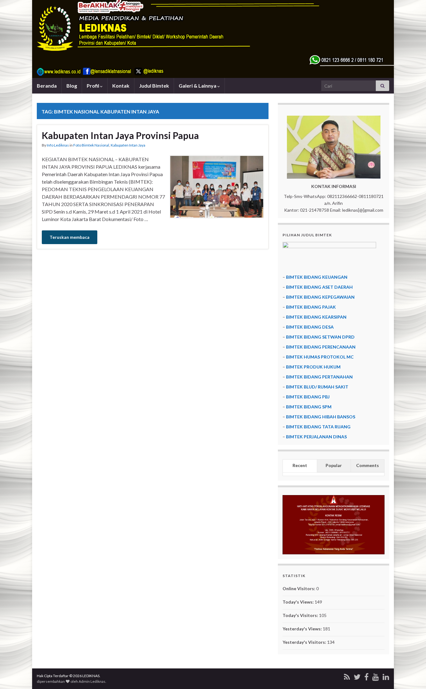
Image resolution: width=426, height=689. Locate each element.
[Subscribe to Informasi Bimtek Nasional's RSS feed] (347, 675)
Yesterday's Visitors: (305, 642)
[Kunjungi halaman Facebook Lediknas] (366, 675)
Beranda (47, 86)
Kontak (120, 86)
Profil (93, 86)
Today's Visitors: (301, 615)
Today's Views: (299, 602)
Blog (71, 86)
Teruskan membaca (70, 237)
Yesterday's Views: (303, 628)
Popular (334, 465)
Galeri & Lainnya (198, 86)
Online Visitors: (299, 588)
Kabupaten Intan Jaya (128, 145)
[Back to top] (412, 675)
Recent (300, 465)
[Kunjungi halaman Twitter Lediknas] (357, 675)
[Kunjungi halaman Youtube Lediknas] (375, 675)
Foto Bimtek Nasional (91, 145)
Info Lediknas (58, 145)
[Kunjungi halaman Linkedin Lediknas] (386, 675)
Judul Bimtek (154, 86)
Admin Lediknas (92, 681)
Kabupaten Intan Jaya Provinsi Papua (120, 135)
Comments (367, 465)
